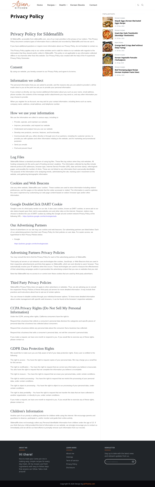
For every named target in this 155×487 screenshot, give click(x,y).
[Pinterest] (133, 5)
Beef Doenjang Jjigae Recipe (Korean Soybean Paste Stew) (127, 71)
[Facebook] (129, 5)
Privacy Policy (71, 464)
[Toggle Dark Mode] (138, 5)
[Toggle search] (142, 5)
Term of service (72, 460)
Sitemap (69, 457)
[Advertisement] (121, 117)
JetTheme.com (89, 484)
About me (70, 453)
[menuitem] (40, 5)
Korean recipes (120, 18)
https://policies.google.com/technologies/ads (40, 216)
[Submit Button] (133, 461)
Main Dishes (119, 43)
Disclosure (70, 467)
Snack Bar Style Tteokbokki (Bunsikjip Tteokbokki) (126, 34)
